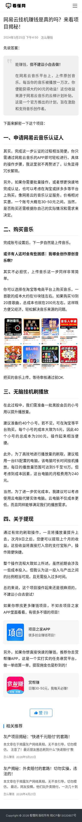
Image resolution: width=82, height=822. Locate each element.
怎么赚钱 (47, 37)
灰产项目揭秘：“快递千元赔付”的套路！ (37, 736)
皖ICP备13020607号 (63, 815)
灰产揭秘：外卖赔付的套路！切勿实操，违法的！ (40, 771)
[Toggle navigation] (75, 6)
